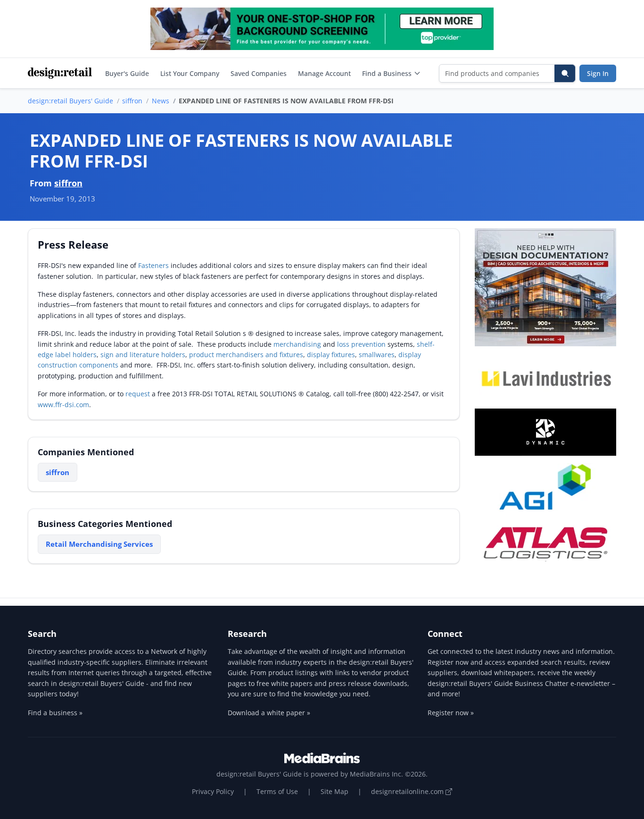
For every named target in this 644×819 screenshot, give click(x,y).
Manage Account (324, 73)
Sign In (598, 73)
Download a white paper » (269, 712)
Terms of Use (277, 791)
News (160, 100)
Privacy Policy (213, 791)
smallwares (377, 354)
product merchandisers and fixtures (246, 354)
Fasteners (153, 265)
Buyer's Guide (127, 73)
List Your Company (189, 73)
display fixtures (331, 354)
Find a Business (387, 73)
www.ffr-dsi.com (63, 404)
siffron (132, 100)
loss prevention (361, 344)
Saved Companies (259, 73)
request (137, 393)
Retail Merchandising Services (99, 544)
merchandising (297, 344)
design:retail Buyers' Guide (70, 100)
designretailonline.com (408, 791)
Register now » (451, 712)
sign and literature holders (142, 354)
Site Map (334, 791)
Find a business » (55, 712)
